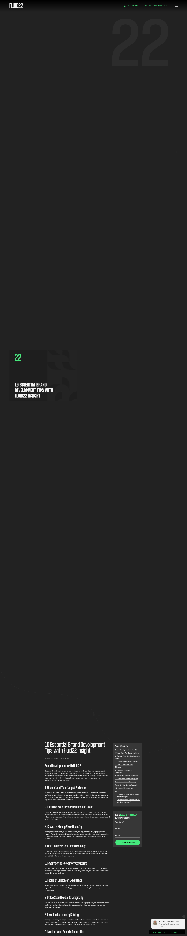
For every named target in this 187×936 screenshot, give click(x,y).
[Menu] (176, 6)
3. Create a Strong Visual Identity (126, 762)
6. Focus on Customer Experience (126, 776)
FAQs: (117, 791)
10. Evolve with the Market (124, 788)
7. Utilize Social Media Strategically (126, 779)
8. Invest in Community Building (125, 782)
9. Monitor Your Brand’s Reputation (126, 785)
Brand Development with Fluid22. (126, 750)
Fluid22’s (56, 773)
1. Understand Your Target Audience (127, 753)
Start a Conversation (156, 6)
